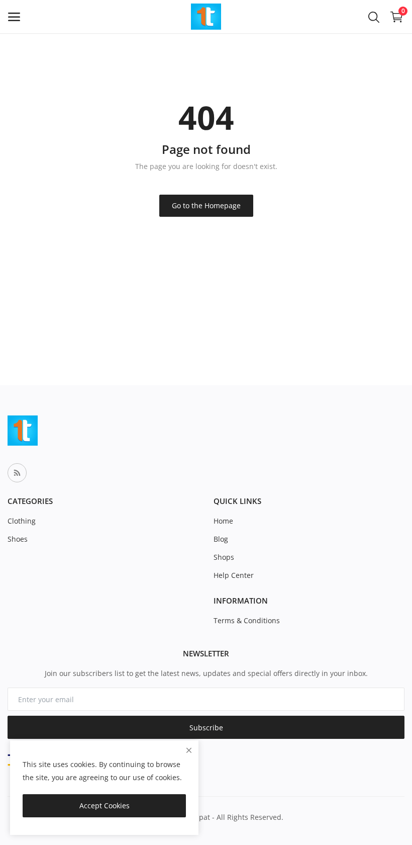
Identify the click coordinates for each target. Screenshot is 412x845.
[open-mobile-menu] (14, 17)
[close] (188, 750)
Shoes (18, 539)
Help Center (234, 575)
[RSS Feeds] (17, 472)
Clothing (22, 521)
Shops (224, 557)
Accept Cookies (104, 805)
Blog (221, 539)
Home (223, 521)
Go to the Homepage (206, 205)
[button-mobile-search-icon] (373, 17)
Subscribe (206, 727)
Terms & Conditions (247, 620)
